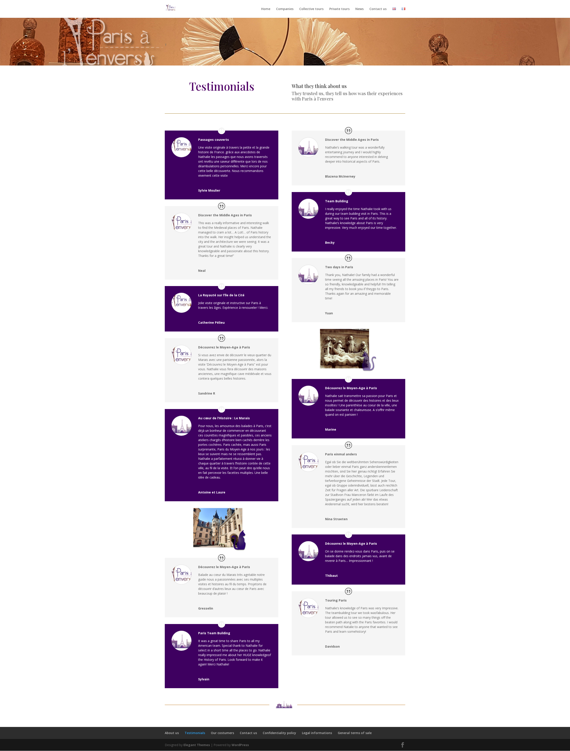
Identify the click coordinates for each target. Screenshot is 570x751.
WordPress (240, 745)
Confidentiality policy (279, 733)
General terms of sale (355, 733)
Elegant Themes (196, 745)
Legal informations (317, 733)
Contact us (378, 9)
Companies (284, 9)
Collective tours (311, 9)
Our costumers (222, 733)
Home (265, 9)
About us (172, 733)
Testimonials (195, 733)
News (359, 9)
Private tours (339, 9)
